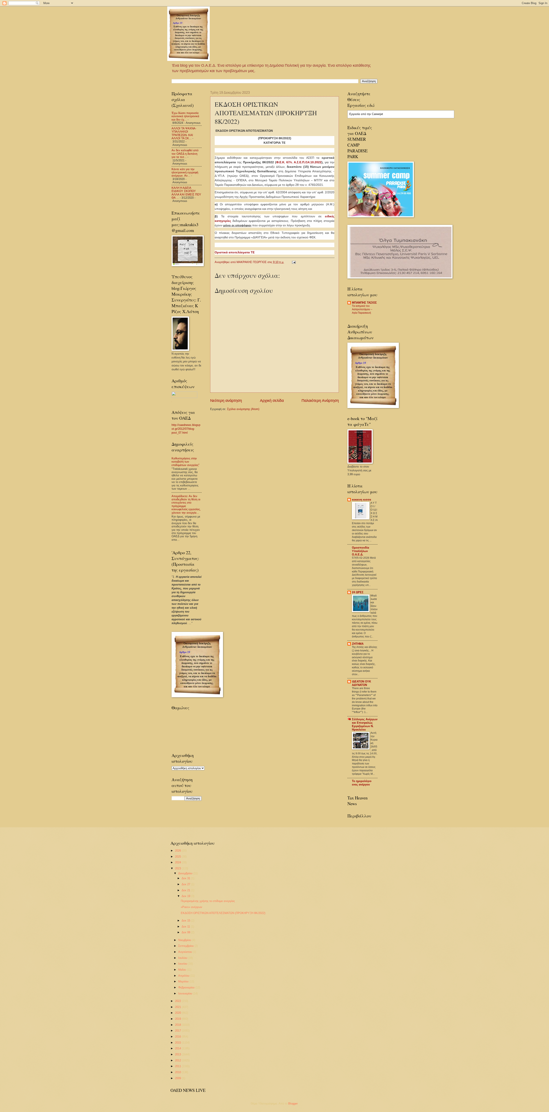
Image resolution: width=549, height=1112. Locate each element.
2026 (178, 850)
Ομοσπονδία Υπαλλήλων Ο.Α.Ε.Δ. (360, 551)
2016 (178, 1036)
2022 (178, 1001)
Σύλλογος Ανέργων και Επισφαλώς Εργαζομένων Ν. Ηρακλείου (364, 724)
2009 (178, 1078)
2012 (178, 1060)
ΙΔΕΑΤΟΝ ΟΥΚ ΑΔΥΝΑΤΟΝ (361, 683)
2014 (178, 1048)
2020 (178, 1012)
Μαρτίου (183, 981)
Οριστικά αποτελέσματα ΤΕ (235, 252)
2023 (178, 868)
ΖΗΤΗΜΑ (357, 643)
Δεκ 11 (186, 926)
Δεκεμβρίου (185, 873)
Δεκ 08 (186, 932)
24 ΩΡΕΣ (357, 592)
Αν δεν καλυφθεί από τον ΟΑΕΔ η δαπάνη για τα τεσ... (185, 154)
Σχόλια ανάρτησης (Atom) (243, 409)
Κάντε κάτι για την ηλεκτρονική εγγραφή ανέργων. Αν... (185, 172)
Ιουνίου (183, 963)
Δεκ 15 (186, 920)
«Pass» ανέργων (191, 907)
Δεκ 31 (186, 878)
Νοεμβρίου (185, 940)
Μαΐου (182, 969)
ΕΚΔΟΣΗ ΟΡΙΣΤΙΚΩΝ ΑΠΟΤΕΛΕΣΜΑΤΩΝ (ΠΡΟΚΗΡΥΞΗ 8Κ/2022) (223, 913)
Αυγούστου (185, 951)
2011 (178, 1066)
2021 (178, 1007)
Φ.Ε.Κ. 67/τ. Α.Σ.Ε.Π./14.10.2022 (299, 162)
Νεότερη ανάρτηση (226, 400)
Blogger (292, 1103)
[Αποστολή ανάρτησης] (294, 262)
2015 (178, 1042)
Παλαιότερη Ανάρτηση (320, 400)
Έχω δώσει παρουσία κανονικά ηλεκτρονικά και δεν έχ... (185, 116)
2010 (178, 1072)
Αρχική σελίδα (272, 400)
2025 (178, 856)
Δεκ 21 (186, 890)
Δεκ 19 (186, 896)
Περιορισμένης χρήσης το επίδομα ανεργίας (208, 901)
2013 (178, 1054)
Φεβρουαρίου (186, 987)
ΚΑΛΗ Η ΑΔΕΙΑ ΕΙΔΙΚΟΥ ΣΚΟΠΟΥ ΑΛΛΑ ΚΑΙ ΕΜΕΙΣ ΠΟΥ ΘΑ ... (186, 192)
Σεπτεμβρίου (186, 945)
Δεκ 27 (186, 884)
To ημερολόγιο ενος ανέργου (361, 782)
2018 (178, 1024)
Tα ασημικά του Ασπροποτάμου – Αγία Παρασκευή (362, 309)
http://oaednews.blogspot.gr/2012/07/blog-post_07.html (186, 428)
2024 (178, 862)
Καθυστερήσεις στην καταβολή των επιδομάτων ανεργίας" (185, 462)
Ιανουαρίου (185, 993)
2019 (178, 1018)
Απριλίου (184, 975)
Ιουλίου (183, 957)
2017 (178, 1030)
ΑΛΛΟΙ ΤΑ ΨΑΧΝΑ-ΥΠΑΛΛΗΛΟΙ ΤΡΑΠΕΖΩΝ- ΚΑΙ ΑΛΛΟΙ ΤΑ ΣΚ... (184, 133)
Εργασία (354, 114)
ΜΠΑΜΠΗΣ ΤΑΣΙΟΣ (364, 302)
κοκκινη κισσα (361, 499)
